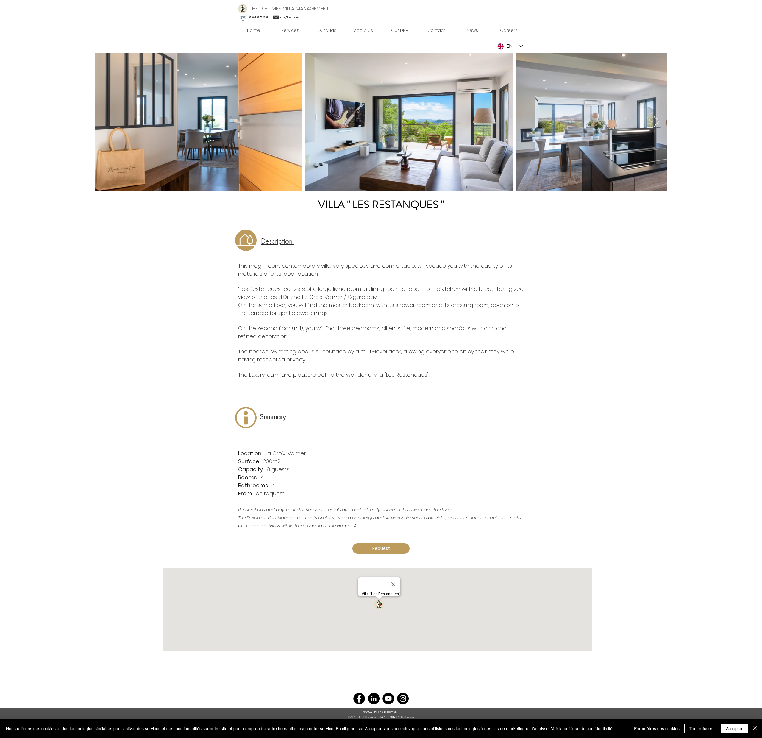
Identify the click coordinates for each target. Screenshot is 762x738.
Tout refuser (700, 728)
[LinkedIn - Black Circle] (374, 698)
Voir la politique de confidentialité (582, 728)
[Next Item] (656, 122)
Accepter (734, 728)
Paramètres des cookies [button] (657, 728)
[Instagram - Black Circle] (403, 698)
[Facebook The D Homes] (359, 698)
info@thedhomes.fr (291, 17)
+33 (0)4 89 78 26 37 (257, 17)
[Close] (754, 728)
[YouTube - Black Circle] (388, 698)
